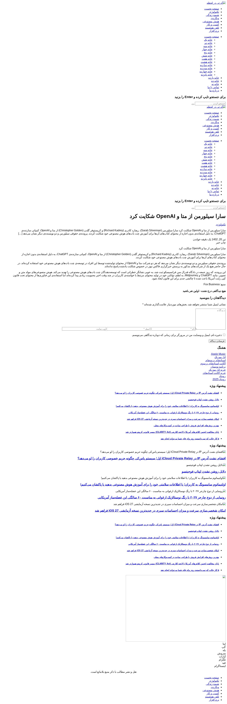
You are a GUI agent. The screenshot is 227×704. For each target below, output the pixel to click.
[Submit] (193, 104)
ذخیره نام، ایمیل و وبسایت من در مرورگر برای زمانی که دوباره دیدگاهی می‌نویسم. (177, 335)
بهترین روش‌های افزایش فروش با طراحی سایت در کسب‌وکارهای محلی (186, 425)
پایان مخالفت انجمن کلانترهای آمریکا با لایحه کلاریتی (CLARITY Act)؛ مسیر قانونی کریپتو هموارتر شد (172, 432)
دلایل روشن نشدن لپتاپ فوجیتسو (203, 399)
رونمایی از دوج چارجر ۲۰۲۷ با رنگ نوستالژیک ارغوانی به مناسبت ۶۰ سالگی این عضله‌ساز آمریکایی (173, 412)
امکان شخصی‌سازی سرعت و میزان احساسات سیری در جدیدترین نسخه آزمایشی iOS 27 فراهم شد (173, 419)
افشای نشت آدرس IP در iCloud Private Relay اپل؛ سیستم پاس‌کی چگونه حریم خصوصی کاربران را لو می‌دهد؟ (167, 393)
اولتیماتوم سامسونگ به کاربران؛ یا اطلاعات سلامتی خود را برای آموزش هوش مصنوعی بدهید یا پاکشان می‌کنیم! (167, 406)
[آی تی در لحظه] (216, 2)
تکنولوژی (221, 224)
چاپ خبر (221, 242)
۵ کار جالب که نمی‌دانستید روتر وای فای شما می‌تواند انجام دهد (190, 438)
